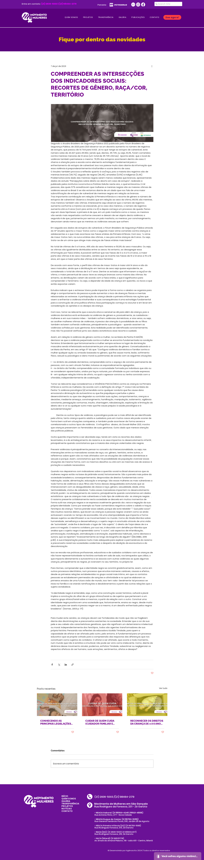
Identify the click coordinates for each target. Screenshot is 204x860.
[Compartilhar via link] (72, 664)
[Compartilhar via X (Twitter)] (59, 664)
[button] (138, 17)
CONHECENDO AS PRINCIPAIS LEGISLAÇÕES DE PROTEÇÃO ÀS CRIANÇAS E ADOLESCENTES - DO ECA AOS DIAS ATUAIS (55, 722)
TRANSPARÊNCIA (70, 803)
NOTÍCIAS (66, 808)
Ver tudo (163, 688)
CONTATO (67, 811)
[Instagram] (138, 4)
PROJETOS (67, 806)
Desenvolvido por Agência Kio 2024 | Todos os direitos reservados (140, 850)
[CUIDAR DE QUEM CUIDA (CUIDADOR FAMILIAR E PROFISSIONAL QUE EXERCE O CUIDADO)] (102, 704)
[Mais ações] (151, 66)
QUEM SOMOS (68, 798)
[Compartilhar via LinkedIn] (65, 664)
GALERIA (65, 801)
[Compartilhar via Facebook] (52, 664)
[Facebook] (143, 4)
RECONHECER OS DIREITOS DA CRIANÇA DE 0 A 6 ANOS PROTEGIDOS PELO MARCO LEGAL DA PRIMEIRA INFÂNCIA (146, 722)
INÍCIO (64, 796)
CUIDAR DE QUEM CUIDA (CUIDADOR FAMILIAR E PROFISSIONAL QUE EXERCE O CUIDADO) (99, 722)
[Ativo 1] (133, 4)
